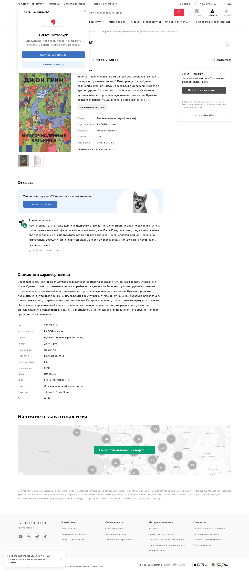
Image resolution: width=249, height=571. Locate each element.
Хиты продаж (117, 21)
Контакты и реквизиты (206, 533)
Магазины (54, 3)
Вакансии (185, 3)
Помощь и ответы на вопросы (209, 528)
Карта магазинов (114, 528)
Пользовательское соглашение (166, 539)
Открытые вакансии (72, 539)
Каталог (153, 528)
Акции (135, 21)
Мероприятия (152, 21)
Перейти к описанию (92, 107)
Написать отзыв (40, 204)
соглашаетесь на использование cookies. (27, 561)
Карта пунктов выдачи (161, 533)
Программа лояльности (74, 533)
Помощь (226, 3)
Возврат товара (157, 550)
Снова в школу (92, 21)
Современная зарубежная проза (63, 386)
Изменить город (53, 64)
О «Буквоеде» (69, 528)
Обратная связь (202, 545)
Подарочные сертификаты (213, 21)
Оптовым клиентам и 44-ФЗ (209, 539)
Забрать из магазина (201, 90)
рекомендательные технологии (85, 566)
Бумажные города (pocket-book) (116, 118)
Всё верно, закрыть (53, 55)
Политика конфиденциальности (167, 545)
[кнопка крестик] (85, 11)
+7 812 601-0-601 (32, 523)
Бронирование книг (116, 533)
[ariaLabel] (60, 559)
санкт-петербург (192, 73)
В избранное (206, 114)
